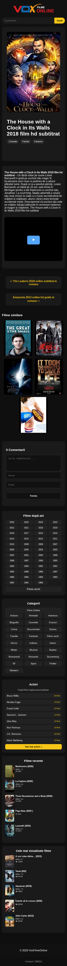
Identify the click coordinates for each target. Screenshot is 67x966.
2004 (40, 549)
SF (14, 663)
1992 (40, 566)
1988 (40, 571)
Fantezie (38, 141)
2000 (40, 555)
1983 (55, 577)
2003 (55, 549)
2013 (26, 538)
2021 (26, 528)
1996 (40, 560)
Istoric (53, 643)
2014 (12, 538)
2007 (55, 544)
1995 (55, 560)
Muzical (33, 650)
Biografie (14, 622)
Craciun (53, 622)
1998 (12, 560)
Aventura (53, 615)
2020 (40, 528)
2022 (12, 528)
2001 (26, 555)
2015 (55, 533)
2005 (26, 549)
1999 (55, 555)
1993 (26, 566)
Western (14, 670)
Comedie (13, 141)
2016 (40, 533)
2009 (26, 544)
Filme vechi (33, 589)
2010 (12, 544)
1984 (40, 577)
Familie (25, 141)
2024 (40, 522)
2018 (12, 533)
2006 (12, 549)
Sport (33, 663)
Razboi (52, 650)
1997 (26, 560)
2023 (55, 522)
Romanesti (14, 656)
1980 (40, 582)
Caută (59, 20)
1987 (55, 571)
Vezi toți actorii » (33, 747)
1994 (12, 566)
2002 (12, 555)
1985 (26, 577)
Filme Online (33, 610)
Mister (14, 650)
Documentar (33, 629)
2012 (40, 538)
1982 (12, 582)
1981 (26, 582)
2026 (12, 522)
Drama (52, 629)
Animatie (33, 615)
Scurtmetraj (53, 656)
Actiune (14, 615)
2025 (26, 522)
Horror (14, 643)
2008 (40, 544)
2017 (26, 533)
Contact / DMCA (33, 961)
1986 (12, 577)
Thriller (52, 663)
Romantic (33, 656)
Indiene (33, 643)
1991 (55, 566)
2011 (55, 538)
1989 (26, 571)
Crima (14, 629)
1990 (12, 571)
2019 (55, 528)
